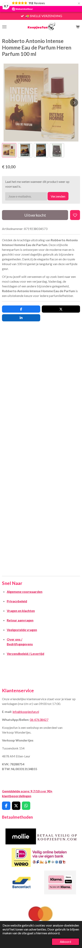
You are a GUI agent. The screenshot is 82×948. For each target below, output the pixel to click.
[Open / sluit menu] (4, 27)
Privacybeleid (17, 601)
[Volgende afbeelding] (74, 103)
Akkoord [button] (65, 941)
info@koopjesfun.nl (26, 711)
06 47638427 (39, 719)
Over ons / (14, 639)
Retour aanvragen (20, 620)
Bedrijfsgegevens (20, 644)
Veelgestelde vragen (22, 630)
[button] (9, 150)
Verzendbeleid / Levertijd (25, 653)
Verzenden (58, 196)
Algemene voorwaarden (24, 591)
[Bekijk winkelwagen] (77, 27)
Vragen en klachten (21, 611)
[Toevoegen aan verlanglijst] (75, 215)
